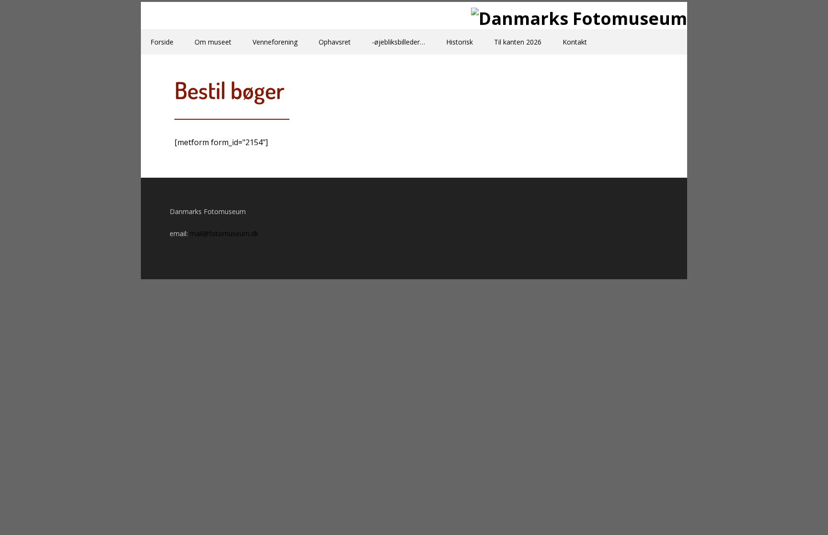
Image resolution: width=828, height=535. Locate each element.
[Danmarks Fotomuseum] (414, 18)
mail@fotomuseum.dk (224, 233)
